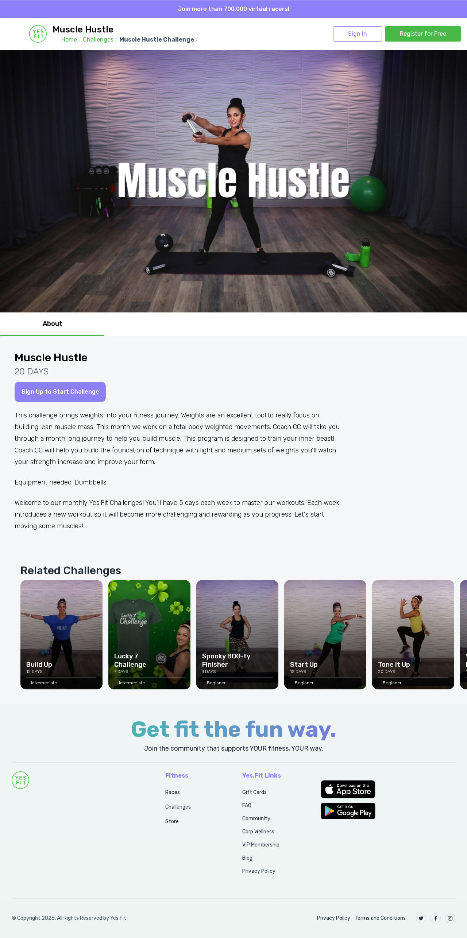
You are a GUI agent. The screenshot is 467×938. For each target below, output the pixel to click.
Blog (247, 858)
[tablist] (233, 324)
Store (172, 821)
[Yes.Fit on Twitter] (421, 918)
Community (256, 819)
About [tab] (52, 324)
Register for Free (423, 33)
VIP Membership (260, 845)
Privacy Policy (258, 871)
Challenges (178, 807)
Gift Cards (254, 792)
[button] (388, 789)
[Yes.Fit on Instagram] (450, 918)
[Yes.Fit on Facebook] (436, 918)
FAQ (246, 805)
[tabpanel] (233, 520)
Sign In (357, 33)
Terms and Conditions (380, 918)
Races (172, 792)
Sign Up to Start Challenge (60, 391)
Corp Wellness (258, 832)
